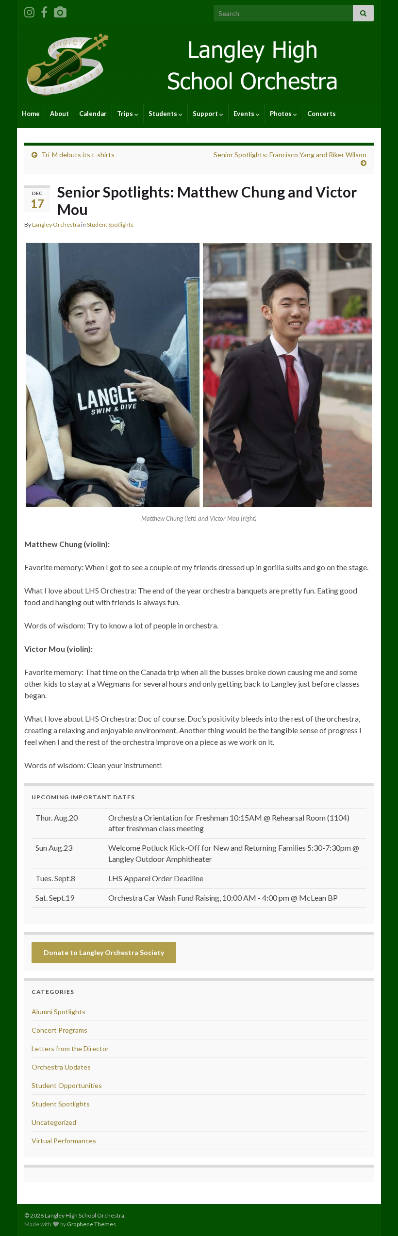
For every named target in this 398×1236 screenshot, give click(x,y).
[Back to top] (376, 1214)
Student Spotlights (110, 224)
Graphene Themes (91, 1224)
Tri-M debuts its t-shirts (78, 154)
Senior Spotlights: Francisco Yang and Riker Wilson (290, 154)
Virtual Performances (64, 1141)
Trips (125, 113)
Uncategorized (54, 1122)
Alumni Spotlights (58, 1011)
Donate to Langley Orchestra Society (104, 952)
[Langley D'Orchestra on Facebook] (44, 10)
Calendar (93, 113)
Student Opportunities (67, 1085)
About (59, 113)
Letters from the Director (70, 1048)
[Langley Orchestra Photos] (60, 10)
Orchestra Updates (61, 1067)
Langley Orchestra (56, 224)
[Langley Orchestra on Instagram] (29, 10)
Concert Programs (59, 1030)
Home (31, 113)
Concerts (321, 113)
